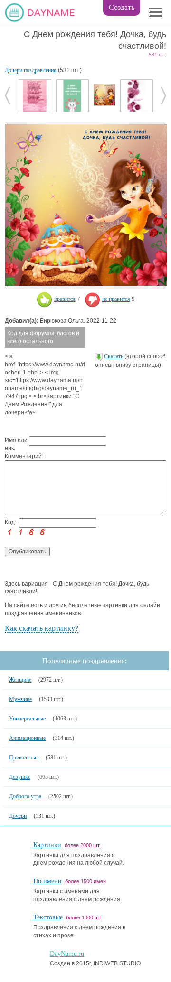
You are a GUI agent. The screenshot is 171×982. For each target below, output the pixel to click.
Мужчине (20, 699)
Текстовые (48, 917)
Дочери (18, 816)
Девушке (19, 777)
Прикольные (23, 757)
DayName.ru (67, 953)
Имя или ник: (16, 444)
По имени (47, 881)
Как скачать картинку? (41, 628)
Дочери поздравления (31, 70)
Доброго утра (25, 796)
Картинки (47, 845)
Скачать (113, 356)
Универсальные (27, 718)
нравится (65, 299)
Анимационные (27, 738)
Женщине (20, 679)
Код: (10, 522)
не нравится (116, 299)
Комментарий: (17, 456)
